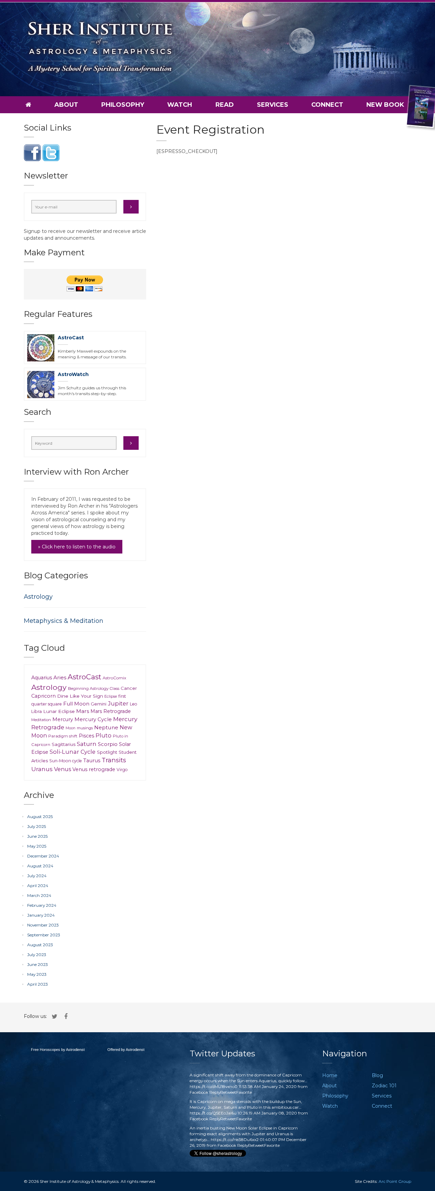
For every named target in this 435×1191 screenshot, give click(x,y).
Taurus (91, 761)
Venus (62, 769)
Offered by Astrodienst (125, 1050)
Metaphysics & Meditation (63, 621)
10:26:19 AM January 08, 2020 (267, 1113)
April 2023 (37, 984)
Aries (59, 677)
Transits (114, 760)
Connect (327, 104)
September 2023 (43, 934)
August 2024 (40, 865)
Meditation (41, 719)
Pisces (86, 736)
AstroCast (71, 338)
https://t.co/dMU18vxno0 (214, 1086)
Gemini (98, 704)
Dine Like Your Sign (80, 696)
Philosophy (122, 104)
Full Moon (76, 703)
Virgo (122, 769)
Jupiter (118, 703)
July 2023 (36, 954)
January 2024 (41, 915)
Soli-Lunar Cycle (72, 751)
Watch (179, 104)
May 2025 (36, 846)
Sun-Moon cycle (65, 760)
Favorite (244, 1092)
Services (272, 104)
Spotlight (107, 752)
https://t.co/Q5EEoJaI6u (213, 1113)
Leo (133, 704)
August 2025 (40, 816)
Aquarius (41, 678)
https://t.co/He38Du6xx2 (235, 1139)
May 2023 (37, 974)
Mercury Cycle (93, 719)
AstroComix (114, 677)
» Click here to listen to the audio (77, 547)
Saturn (87, 743)
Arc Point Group (395, 1181)
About (66, 104)
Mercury (62, 719)
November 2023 (43, 925)
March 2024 (39, 895)
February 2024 (41, 905)
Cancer (129, 688)
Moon (70, 728)
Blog (377, 1075)
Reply (214, 1092)
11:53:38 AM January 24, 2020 (268, 1086)
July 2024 (37, 875)
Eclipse (110, 696)
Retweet (228, 1092)
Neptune (106, 727)
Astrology (38, 596)
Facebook (199, 1092)
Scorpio (108, 744)
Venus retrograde (93, 769)
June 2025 (37, 836)
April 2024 (37, 885)
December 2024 (43, 855)
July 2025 (36, 826)
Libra (36, 711)
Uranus (42, 769)
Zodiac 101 (384, 1086)
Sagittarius (63, 744)
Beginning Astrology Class (93, 688)
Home (329, 1075)
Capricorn (43, 696)
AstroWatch (73, 374)
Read (224, 104)
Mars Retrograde (110, 711)
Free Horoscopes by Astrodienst (58, 1050)
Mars (82, 711)
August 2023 (40, 944)
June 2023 (37, 964)
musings (85, 728)
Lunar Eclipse (59, 711)
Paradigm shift (62, 736)
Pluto (103, 735)
